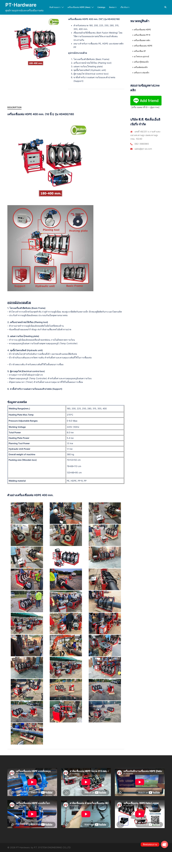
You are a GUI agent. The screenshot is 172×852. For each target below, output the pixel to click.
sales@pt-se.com (143, 148)
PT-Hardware (20, 5)
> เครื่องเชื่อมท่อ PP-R (141, 35)
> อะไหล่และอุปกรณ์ (140, 56)
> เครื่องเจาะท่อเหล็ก (140, 72)
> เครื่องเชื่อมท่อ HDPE (141, 29)
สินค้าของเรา (54, 7)
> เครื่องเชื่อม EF (139, 51)
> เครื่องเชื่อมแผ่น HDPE (142, 46)
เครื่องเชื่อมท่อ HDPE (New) (78, 7)
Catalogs (101, 7)
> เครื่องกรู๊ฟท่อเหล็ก (140, 62)
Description (14, 107)
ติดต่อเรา (113, 7)
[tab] (14, 107)
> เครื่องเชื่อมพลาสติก (141, 40)
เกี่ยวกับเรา (124, 7)
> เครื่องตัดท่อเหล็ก (140, 67)
